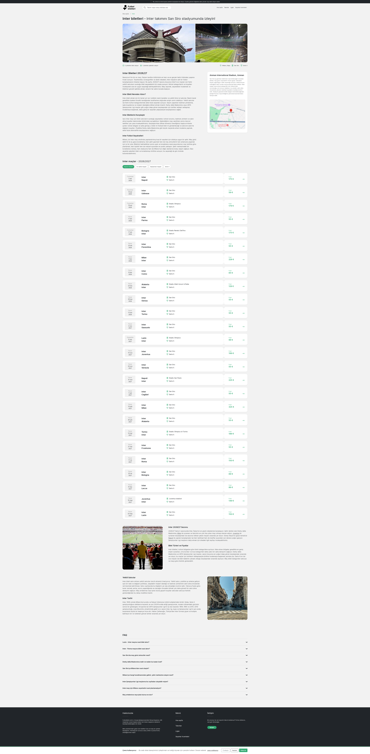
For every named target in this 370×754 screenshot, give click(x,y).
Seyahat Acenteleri (241, 7)
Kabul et (243, 750)
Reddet (234, 750)
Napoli (170, 538)
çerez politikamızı (212, 750)
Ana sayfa (220, 7)
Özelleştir (226, 750)
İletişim (212, 727)
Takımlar (226, 7)
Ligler (232, 7)
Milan (179, 533)
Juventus (236, 533)
